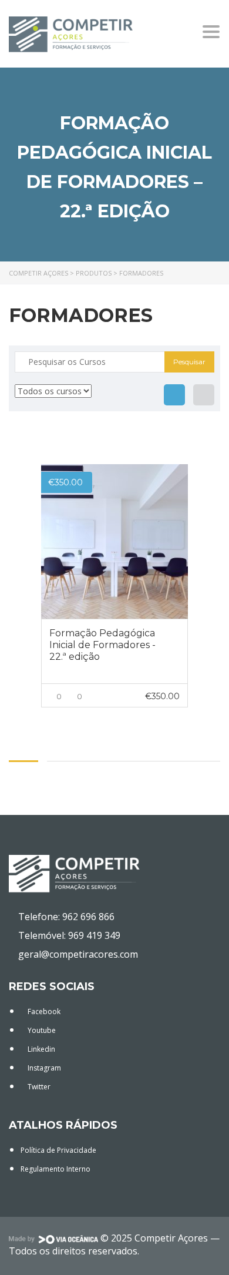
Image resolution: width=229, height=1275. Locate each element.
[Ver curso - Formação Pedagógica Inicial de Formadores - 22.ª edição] (114, 541)
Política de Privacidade (58, 1150)
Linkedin (40, 1049)
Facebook (43, 1011)
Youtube (41, 1030)
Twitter (38, 1087)
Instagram (43, 1068)
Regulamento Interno (55, 1169)
